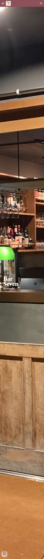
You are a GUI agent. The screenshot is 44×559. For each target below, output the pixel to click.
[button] (3, 3)
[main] (22, 282)
